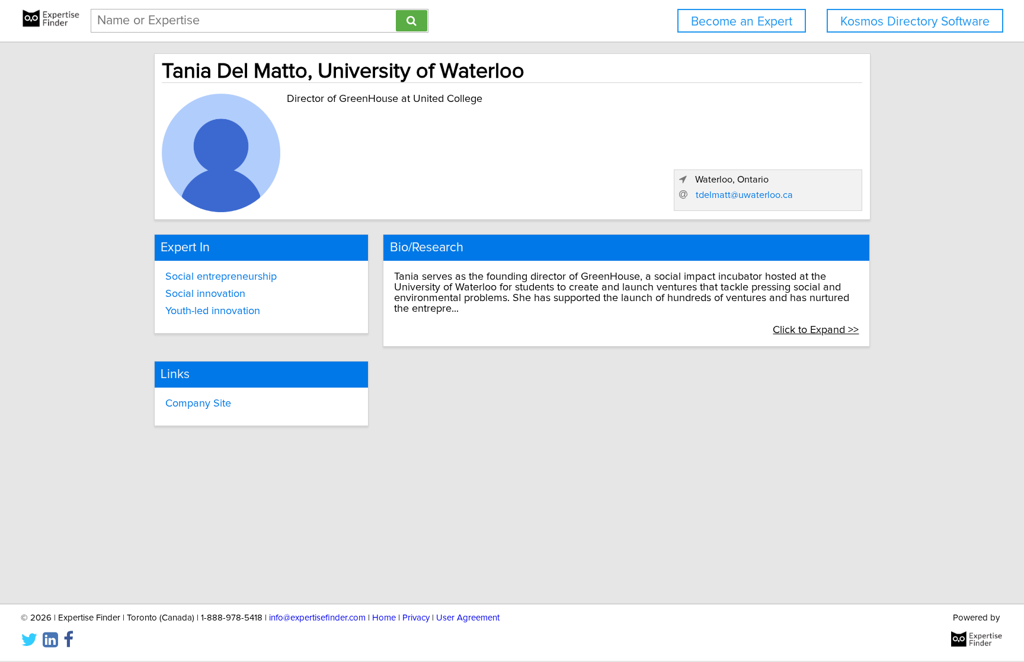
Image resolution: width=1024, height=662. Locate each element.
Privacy (416, 617)
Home (384, 617)
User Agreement (468, 617)
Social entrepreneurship (221, 276)
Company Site (198, 403)
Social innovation (205, 294)
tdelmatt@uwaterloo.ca (744, 195)
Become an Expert (741, 21)
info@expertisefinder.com (317, 617)
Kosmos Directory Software (915, 21)
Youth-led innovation (212, 311)
